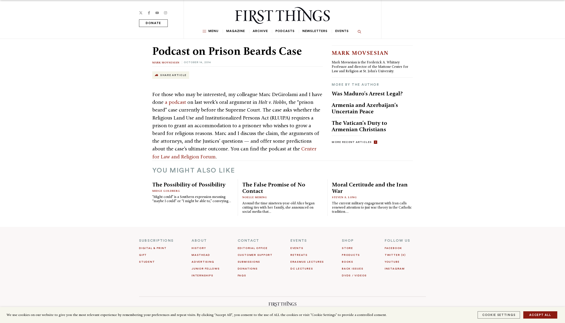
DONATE (153, 23)
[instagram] (165, 13)
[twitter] (141, 13)
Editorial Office (253, 248)
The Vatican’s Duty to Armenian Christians (359, 126)
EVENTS (298, 240)
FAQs (242, 275)
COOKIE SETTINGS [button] (498, 315)
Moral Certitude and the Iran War (370, 187)
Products (351, 255)
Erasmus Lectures (307, 261)
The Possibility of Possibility (188, 184)
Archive (260, 31)
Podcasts (284, 31)
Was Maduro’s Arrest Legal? (367, 93)
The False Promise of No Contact (273, 187)
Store (347, 248)
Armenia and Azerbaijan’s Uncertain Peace (365, 108)
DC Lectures (301, 268)
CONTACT (248, 240)
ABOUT (199, 240)
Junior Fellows (206, 268)
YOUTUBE (392, 261)
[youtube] (157, 13)
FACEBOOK (393, 248)
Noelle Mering (254, 197)
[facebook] (149, 13)
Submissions (249, 261)
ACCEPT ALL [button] (540, 315)
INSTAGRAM (395, 268)
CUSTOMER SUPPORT (255, 255)
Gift (143, 255)
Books (347, 261)
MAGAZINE (235, 31)
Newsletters (315, 31)
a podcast (175, 102)
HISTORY (199, 248)
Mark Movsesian (165, 62)
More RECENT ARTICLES (352, 142)
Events (342, 31)
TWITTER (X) (395, 255)
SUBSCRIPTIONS (156, 240)
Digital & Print (153, 248)
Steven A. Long (344, 197)
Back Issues (352, 268)
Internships (202, 275)
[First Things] (282, 15)
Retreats (299, 255)
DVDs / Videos (354, 275)
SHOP (348, 240)
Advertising (203, 261)
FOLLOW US (397, 240)
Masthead (201, 255)
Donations (248, 268)
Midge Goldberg (166, 190)
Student (147, 261)
